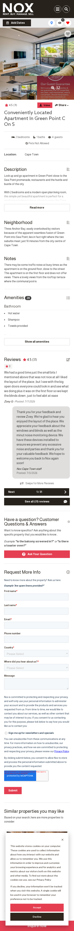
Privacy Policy (43, 879)
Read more (37, 207)
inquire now (37, 926)
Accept (37, 907)
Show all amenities (37, 341)
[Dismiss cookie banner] (62, 839)
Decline (37, 916)
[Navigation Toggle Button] (57, 9)
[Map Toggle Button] (51, 23)
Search (13, 9)
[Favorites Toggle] (68, 23)
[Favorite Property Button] (67, 33)
